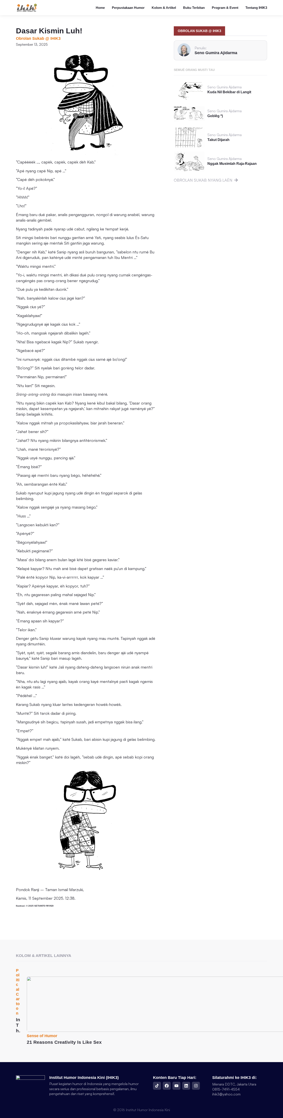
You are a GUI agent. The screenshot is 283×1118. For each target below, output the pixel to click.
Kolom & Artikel (164, 8)
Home (100, 8)
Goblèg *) (215, 116)
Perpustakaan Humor (128, 8)
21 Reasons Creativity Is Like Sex (64, 1042)
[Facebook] (167, 1086)
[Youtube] (176, 1086)
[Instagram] (196, 1086)
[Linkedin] (186, 1086)
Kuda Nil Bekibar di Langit (229, 92)
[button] (199, 31)
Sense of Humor (42, 1036)
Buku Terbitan (194, 8)
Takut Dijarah (218, 140)
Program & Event (225, 8)
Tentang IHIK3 (256, 8)
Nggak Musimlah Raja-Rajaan (232, 163)
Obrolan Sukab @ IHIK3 (38, 38)
